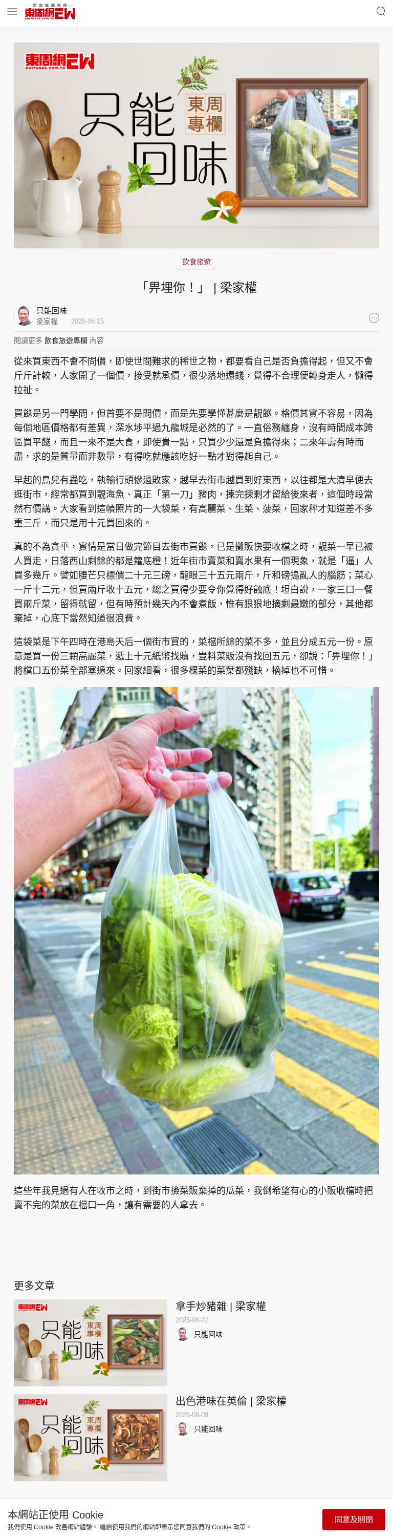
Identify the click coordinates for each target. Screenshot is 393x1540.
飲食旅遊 (196, 262)
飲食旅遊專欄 (66, 340)
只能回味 (208, 1334)
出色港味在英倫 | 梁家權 (231, 1401)
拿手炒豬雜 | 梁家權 (221, 1306)
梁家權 (47, 321)
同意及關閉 (354, 1519)
